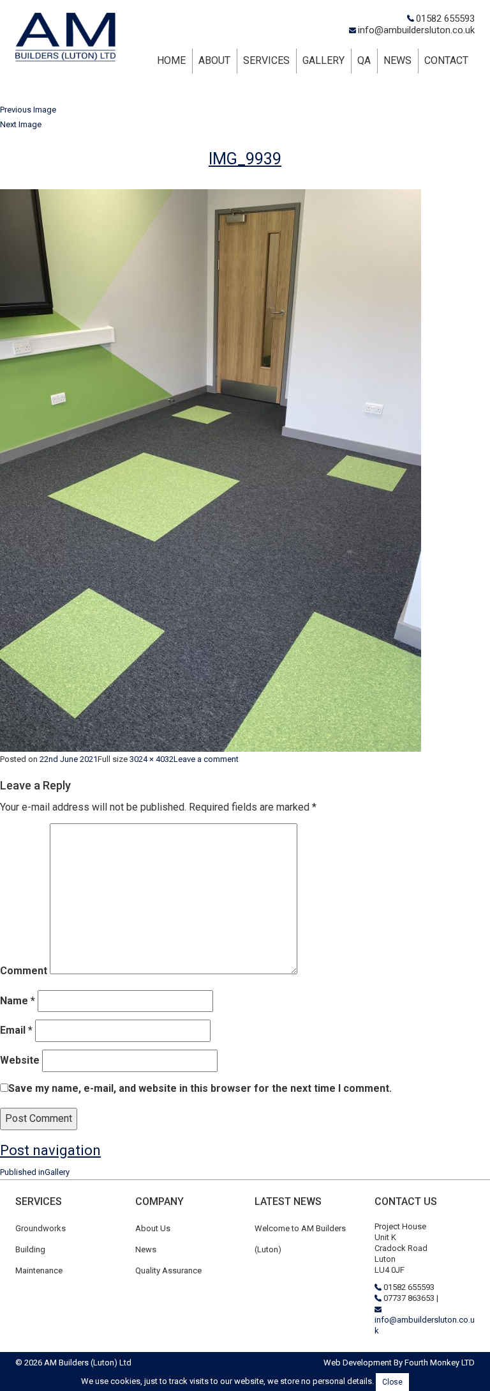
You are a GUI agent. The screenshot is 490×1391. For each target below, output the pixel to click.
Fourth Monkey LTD (440, 1362)
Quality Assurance (168, 1270)
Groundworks (40, 1228)
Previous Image (28, 109)
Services (266, 60)
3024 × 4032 (152, 759)
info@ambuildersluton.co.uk (416, 30)
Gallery (323, 60)
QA (364, 60)
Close (392, 1382)
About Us (152, 1228)
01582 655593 (445, 18)
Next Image (20, 124)
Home (171, 60)
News (397, 60)
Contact (446, 60)
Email (16, 1030)
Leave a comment (206, 759)
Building (30, 1249)
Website (20, 1060)
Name (17, 1001)
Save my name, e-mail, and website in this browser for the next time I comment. (200, 1088)
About (214, 60)
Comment (23, 971)
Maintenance (39, 1270)
